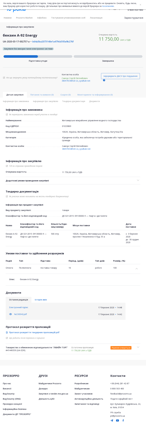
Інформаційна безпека (14, 409)
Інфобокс (42, 17)
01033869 (66, 126)
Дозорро (43, 388)
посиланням (108, 6)
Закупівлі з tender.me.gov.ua (53, 393)
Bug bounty (9, 393)
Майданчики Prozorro (50, 383)
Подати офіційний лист (121, 398)
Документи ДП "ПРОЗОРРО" (17, 414)
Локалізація (96, 17)
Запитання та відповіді (87, 404)
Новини (8, 17)
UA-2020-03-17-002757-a (16, 41)
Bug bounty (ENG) (12, 398)
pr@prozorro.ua (117, 416)
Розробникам (81, 383)
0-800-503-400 (135, 9)
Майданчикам (82, 388)
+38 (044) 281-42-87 (119, 383)
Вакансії (7, 388)
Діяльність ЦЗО (46, 398)
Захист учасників (84, 393)
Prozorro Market (24, 17)
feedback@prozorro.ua (120, 393)
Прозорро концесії (12, 404)
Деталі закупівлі (15, 94)
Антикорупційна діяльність (89, 398)
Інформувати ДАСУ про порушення (120, 76)
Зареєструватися (133, 17)
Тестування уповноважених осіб (68, 17)
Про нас (7, 383)
